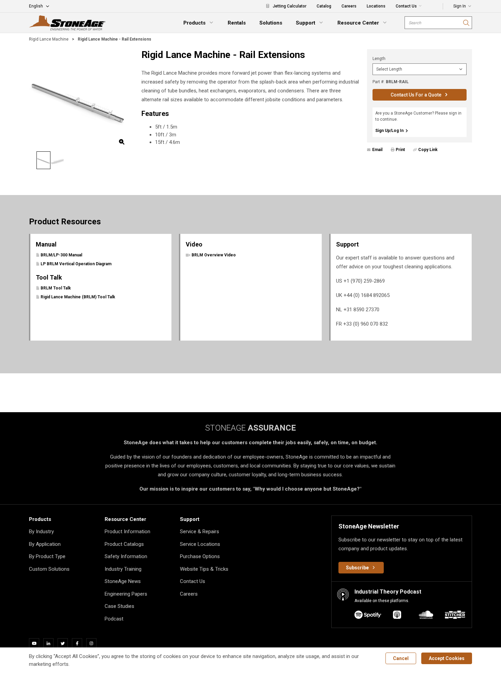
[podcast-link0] (368, 616)
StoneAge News (123, 581)
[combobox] (438, 22)
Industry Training (123, 569)
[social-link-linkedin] (50, 643)
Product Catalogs (124, 544)
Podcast (114, 619)
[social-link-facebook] (79, 643)
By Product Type (47, 556)
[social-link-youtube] (36, 643)
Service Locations (200, 544)
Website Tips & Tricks (204, 569)
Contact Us (192, 581)
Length (379, 58)
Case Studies (119, 606)
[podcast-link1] (397, 616)
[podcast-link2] (426, 616)
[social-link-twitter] (65, 643)
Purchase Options (200, 556)
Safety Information (126, 556)
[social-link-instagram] (93, 643)
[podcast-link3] (455, 616)
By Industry (41, 531)
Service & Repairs (199, 531)
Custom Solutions (49, 569)
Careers (189, 594)
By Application (45, 544)
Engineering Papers (126, 594)
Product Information (127, 531)
